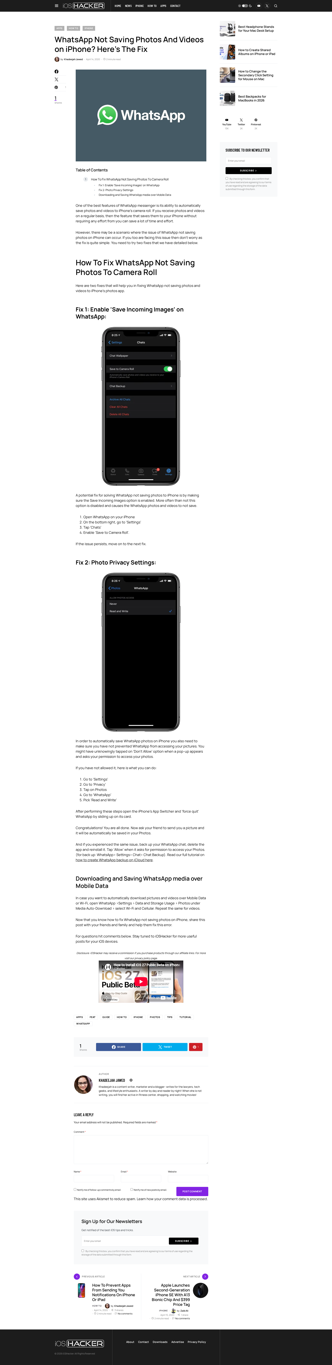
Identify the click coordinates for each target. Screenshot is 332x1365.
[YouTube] (259, 6)
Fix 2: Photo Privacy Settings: (116, 190)
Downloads (160, 1342)
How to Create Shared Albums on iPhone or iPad (256, 52)
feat (92, 1017)
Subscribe (182, 1241)
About (130, 1342)
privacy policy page (145, 958)
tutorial (185, 1017)
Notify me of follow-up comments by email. (99, 1189)
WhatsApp (83, 1023)
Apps (59, 28)
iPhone (89, 28)
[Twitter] (267, 6)
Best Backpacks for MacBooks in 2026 (252, 98)
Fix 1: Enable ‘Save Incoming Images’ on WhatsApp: (129, 185)
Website (172, 1171)
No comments (125, 1313)
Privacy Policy (197, 1342)
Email (124, 1171)
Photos (155, 1017)
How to (73, 28)
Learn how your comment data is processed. (172, 1198)
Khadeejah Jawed (112, 1080)
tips (170, 1017)
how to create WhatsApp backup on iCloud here (114, 860)
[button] (57, 5)
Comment (80, 1131)
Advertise (177, 1342)
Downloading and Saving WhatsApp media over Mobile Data (135, 195)
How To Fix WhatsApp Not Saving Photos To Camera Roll (130, 179)
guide (106, 1017)
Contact (143, 1342)
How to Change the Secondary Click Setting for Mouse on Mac (255, 75)
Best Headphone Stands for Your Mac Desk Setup (256, 29)
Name (77, 1171)
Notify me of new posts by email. (150, 1189)
